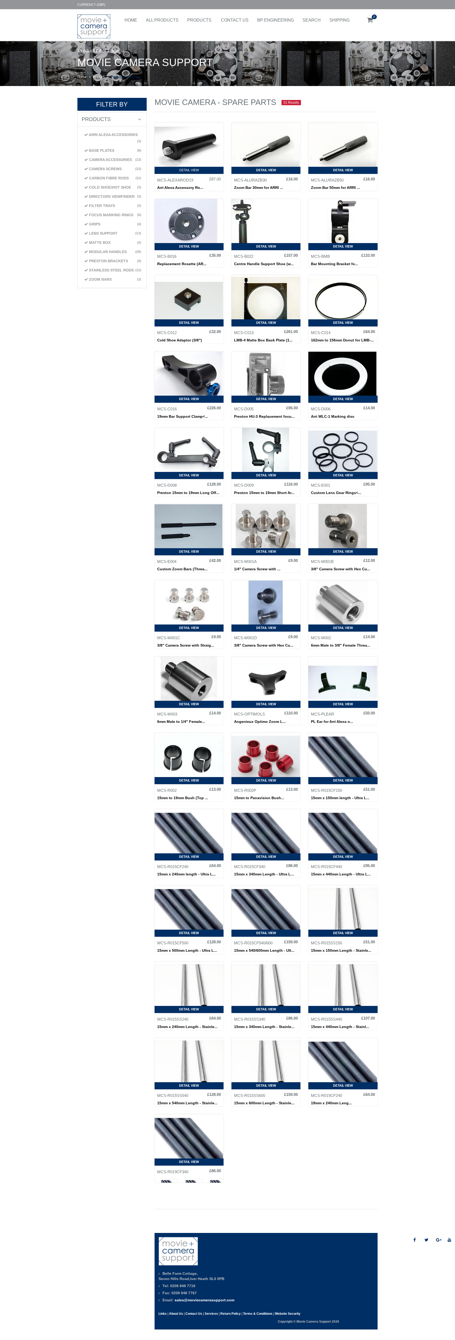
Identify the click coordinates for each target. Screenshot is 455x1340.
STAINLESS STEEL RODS (114, 270)
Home (131, 20)
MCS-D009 (244, 485)
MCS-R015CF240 (172, 867)
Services (211, 1314)
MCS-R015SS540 (172, 1096)
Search (312, 20)
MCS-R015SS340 (249, 1019)
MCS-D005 (244, 409)
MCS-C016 (167, 409)
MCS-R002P (245, 790)
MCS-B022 (243, 256)
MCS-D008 (167, 485)
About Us (176, 1314)
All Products (162, 20)
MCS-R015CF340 (249, 867)
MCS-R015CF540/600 (253, 943)
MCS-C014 (320, 333)
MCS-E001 (320, 485)
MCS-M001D (245, 638)
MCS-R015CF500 (172, 943)
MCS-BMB (320, 256)
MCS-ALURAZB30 (250, 180)
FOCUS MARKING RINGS (114, 215)
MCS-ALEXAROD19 (175, 180)
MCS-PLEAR (322, 714)
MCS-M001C (168, 638)
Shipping (339, 20)
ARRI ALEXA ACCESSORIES (114, 138)
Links (163, 1314)
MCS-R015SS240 (172, 1019)
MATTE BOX (114, 242)
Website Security (287, 1314)
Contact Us (235, 20)
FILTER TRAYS (114, 206)
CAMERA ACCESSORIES (114, 160)
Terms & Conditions (258, 1314)
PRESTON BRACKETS (114, 261)
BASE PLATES (114, 150)
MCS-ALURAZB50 (327, 180)
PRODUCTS (199, 20)
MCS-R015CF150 (326, 790)
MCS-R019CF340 (172, 1172)
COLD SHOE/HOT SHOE (114, 187)
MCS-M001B (322, 562)
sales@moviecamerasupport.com (204, 1300)
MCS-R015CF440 (326, 867)
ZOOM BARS (114, 279)
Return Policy (230, 1314)
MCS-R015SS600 (249, 1096)
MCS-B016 (166, 256)
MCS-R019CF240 (326, 1096)
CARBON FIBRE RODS (114, 178)
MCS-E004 (166, 562)
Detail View (189, 170)
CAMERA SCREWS (114, 169)
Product (99, 77)
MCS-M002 (321, 638)
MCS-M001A (245, 562)
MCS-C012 (167, 333)
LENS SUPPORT (114, 233)
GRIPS (114, 224)
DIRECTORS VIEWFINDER (114, 196)
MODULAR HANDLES (114, 252)
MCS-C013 (244, 333)
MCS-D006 (320, 409)
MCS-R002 (167, 790)
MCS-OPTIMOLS (249, 714)
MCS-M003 (167, 714)
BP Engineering (275, 20)
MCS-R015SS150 (326, 943)
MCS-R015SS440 (326, 1019)
